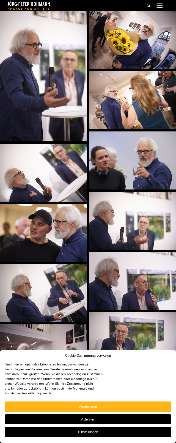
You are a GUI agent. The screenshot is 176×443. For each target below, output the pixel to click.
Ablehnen (88, 419)
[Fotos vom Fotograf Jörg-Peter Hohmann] (28, 5)
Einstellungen (88, 432)
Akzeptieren (88, 407)
